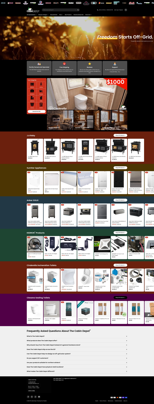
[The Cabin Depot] (3, 3)
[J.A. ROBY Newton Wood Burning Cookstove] (119, 147)
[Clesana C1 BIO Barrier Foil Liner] (119, 309)
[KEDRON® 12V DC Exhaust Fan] (102, 244)
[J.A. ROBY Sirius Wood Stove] (136, 147)
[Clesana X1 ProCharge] (85, 309)
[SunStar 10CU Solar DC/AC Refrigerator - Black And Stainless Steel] (136, 179)
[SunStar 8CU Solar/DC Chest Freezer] (35, 179)
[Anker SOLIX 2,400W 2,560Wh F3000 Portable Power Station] (85, 212)
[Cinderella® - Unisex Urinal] (85, 277)
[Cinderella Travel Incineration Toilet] (68, 277)
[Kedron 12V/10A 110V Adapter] (52, 244)
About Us (125, 400)
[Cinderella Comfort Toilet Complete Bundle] (102, 277)
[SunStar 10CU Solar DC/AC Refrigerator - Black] (119, 179)
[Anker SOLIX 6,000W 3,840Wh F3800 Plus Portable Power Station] (35, 212)
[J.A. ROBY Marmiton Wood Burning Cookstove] (68, 147)
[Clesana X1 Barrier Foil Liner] (136, 309)
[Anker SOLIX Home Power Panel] (102, 212)
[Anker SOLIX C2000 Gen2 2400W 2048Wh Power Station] (136, 212)
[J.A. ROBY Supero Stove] (35, 147)
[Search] (78, 10)
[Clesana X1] (68, 309)
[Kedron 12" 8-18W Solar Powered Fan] (35, 244)
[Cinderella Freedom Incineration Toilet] (52, 277)
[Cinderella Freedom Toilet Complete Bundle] (119, 277)
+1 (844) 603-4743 (31, 382)
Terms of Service (103, 400)
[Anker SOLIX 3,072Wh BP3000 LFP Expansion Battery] (119, 212)
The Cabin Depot (33, 400)
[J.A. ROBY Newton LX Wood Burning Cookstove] (102, 147)
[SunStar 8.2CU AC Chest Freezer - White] (52, 179)
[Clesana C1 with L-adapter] (52, 309)
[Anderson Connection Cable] (136, 244)
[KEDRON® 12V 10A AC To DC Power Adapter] (119, 244)
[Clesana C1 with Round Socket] (35, 309)
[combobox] (61, 9)
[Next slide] (82, 57)
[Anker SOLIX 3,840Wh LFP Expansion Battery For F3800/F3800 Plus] (68, 212)
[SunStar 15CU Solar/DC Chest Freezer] (68, 179)
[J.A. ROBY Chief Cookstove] (52, 147)
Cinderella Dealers (118, 400)
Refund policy (110, 400)
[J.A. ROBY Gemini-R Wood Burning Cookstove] (85, 147)
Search (96, 400)
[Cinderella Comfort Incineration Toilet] (35, 277)
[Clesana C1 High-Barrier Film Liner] (102, 309)
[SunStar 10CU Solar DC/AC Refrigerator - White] (102, 179)
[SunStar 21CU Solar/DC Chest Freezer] (85, 179)
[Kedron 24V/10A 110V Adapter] (68, 244)
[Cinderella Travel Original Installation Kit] (136, 277)
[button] (75, 9)
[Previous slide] (71, 57)
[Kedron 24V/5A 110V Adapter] (85, 244)
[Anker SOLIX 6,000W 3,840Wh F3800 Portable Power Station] (52, 212)
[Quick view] (41, 141)
